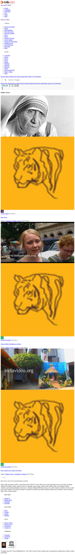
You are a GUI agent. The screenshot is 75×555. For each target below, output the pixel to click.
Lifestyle (6, 65)
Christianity (8, 221)
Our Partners (37, 76)
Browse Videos (5, 19)
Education (7, 46)
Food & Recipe (8, 45)
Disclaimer (7, 526)
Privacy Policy (8, 523)
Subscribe (7, 501)
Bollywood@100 (9, 70)
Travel (6, 68)
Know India (20, 76)
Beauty (6, 57)
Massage (6, 67)
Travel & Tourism (9, 27)
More (6, 16)
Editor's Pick (13, 76)
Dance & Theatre (9, 38)
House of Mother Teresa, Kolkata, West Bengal (11, 470)
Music (6, 28)
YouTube (7, 535)
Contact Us (7, 527)
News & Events (9, 32)
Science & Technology (11, 41)
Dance (6, 58)
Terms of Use (8, 524)
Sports (6, 36)
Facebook (7, 536)
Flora (5, 35)
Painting (6, 515)
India (5, 510)
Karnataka (7, 11)
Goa (5, 13)
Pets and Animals (9, 33)
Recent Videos (5, 76)
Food (5, 60)
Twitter (6, 538)
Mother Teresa (4, 217)
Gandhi (6, 512)
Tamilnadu (7, 10)
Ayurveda (7, 55)
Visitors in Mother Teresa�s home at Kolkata (11, 344)
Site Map (7, 503)
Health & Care (8, 43)
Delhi (6, 15)
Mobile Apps (8, 500)
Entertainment (8, 30)
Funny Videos (8, 72)
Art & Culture (8, 40)
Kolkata (16, 347)
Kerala (6, 8)
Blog (26, 76)
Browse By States (6, 5)
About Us (30, 76)
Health (6, 62)
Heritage (6, 63)
